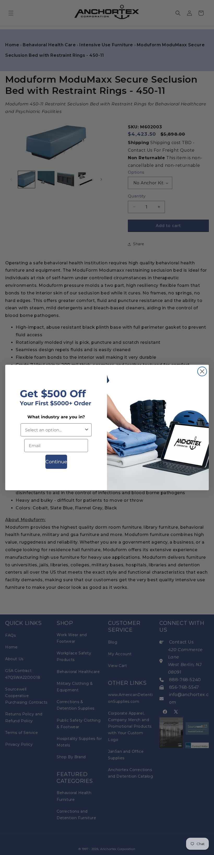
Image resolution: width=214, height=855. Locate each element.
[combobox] (54, 430)
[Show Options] (86, 430)
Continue (56, 462)
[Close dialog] (202, 371)
